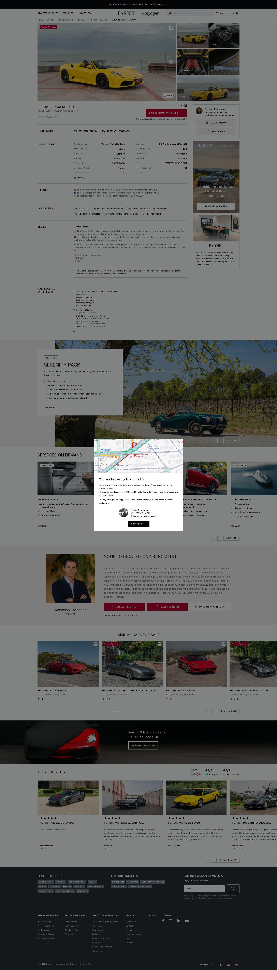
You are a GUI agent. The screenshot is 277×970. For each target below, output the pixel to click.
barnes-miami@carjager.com (145, 516)
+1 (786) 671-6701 (141, 513)
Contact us (137, 524)
